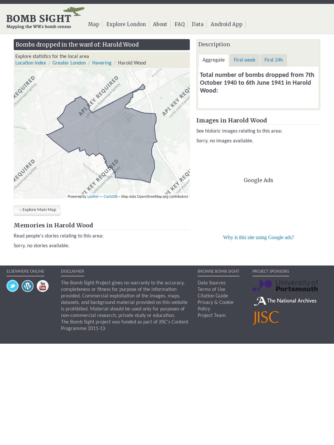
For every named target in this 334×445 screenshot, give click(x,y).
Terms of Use (211, 289)
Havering (102, 63)
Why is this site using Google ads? (258, 237)
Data (198, 24)
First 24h (274, 60)
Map (93, 24)
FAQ (180, 24)
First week (244, 60)
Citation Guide (213, 296)
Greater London (69, 63)
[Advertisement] (258, 207)
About (160, 24)
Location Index (30, 63)
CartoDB (110, 196)
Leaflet (92, 196)
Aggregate (214, 60)
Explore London (126, 24)
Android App (226, 24)
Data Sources (211, 283)
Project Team (212, 315)
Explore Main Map (39, 210)
